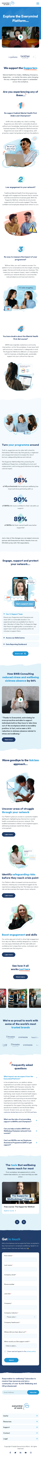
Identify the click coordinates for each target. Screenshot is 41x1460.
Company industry (11, 1313)
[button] (17, 1222)
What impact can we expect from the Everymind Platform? (18, 1077)
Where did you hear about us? (15, 1332)
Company (8, 1303)
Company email (10, 1275)
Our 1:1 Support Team (14, 614)
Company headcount (12, 1322)
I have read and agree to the (21, 1352)
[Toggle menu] (37, 3)
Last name (8, 1265)
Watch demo (20, 977)
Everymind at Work (23, 1446)
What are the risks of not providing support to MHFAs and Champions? (17, 1120)
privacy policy (31, 1351)
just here (34, 1112)
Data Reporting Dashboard (16, 644)
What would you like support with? (17, 1341)
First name (8, 1256)
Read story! (9, 740)
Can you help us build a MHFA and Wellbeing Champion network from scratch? (17, 1131)
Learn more (8, 834)
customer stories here (11, 1112)
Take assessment (10, 1213)
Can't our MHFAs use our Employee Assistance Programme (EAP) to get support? (18, 1142)
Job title (7, 1294)
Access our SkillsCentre (15, 638)
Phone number (9, 1284)
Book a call (19, 654)
